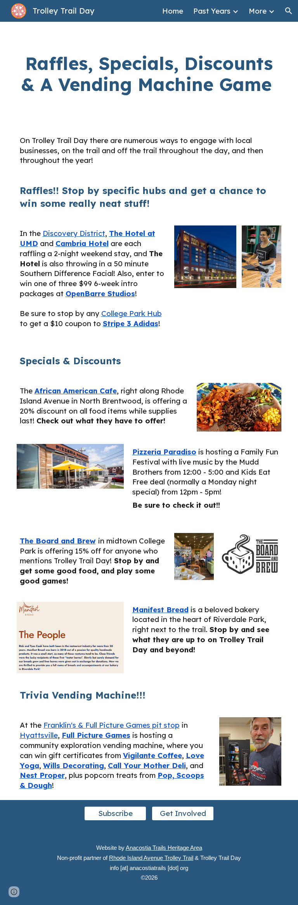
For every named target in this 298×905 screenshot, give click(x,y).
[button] (288, 11)
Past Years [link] (211, 11)
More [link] (258, 11)
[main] (149, 74)
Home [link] (172, 11)
